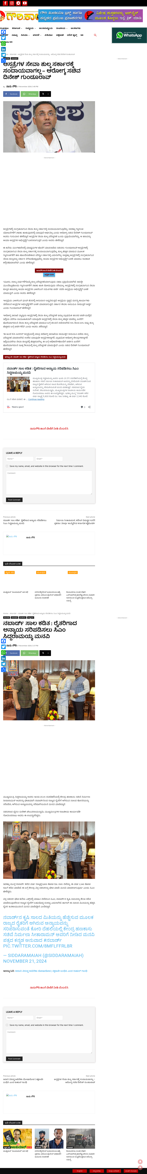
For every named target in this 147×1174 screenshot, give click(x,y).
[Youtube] (24, 3)
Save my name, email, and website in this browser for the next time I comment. (47, 466)
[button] (95, 35)
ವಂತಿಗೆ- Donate (131, 1171)
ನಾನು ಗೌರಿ (11, 86)
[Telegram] (18, 3)
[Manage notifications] (140, 1167)
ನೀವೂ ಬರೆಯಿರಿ (114, 1171)
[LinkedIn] (3, 49)
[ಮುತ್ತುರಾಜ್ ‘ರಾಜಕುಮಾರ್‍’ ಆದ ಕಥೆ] (17, 580)
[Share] (3, 61)
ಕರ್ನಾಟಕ (13, 54)
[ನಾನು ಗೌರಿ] (14, 543)
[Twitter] (3, 38)
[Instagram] (11, 3)
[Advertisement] (49, 179)
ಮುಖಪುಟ (14, 58)
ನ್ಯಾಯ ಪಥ (9, 572)
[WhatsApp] (3, 43)
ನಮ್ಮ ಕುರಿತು (97, 1171)
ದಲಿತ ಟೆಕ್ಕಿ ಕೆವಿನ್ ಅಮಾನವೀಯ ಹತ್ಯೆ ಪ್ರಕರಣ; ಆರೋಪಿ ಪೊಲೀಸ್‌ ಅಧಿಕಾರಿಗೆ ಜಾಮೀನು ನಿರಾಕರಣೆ (48, 595)
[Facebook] (5, 3)
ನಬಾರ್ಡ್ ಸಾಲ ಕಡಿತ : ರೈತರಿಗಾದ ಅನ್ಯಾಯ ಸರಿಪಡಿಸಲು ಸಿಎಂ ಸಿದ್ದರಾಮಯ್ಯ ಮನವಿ (39, 357)
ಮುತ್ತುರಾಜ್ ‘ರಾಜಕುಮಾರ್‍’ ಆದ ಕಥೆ (15, 592)
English (80, 1171)
